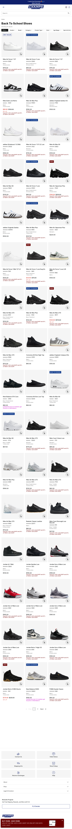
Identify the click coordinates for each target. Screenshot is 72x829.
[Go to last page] (46, 709)
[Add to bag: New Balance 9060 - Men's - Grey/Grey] (44, 684)
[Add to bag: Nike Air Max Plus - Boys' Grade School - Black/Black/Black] (44, 222)
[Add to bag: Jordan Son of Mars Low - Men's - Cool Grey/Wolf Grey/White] (67, 600)
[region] (36, 2)
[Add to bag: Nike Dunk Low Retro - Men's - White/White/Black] (20, 95)
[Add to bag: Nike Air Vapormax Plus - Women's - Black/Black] (67, 222)
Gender (12, 30)
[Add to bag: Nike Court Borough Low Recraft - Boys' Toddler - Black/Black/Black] (67, 516)
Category (28, 30)
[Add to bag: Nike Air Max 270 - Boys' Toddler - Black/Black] (67, 474)
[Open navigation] (3, 7)
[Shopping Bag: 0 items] (69, 7)
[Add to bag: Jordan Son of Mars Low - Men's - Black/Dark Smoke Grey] (20, 642)
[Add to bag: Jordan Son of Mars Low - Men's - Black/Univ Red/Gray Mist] (67, 642)
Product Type (38, 30)
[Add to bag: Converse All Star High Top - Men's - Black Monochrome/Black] (44, 349)
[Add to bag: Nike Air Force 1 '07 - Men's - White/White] (20, 54)
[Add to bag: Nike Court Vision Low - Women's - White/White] (67, 433)
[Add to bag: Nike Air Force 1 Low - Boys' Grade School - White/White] (44, 54)
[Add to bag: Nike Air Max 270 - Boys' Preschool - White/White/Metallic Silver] (20, 516)
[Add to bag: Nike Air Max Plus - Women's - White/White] (20, 474)
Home (2, 19)
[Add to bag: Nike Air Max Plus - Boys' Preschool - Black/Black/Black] (44, 307)
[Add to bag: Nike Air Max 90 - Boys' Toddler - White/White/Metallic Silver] (20, 433)
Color (47, 30)
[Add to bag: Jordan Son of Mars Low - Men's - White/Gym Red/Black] (44, 600)
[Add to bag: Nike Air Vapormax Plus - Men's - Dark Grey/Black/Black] (67, 180)
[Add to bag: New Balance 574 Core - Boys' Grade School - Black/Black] (20, 391)
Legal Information (9, 791)
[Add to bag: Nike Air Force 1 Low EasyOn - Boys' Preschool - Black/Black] (44, 264)
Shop (5, 786)
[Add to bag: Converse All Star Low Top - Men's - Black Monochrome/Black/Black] (44, 391)
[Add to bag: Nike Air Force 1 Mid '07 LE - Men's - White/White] (20, 264)
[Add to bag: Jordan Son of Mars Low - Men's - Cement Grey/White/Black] (67, 559)
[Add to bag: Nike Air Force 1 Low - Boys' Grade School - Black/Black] (44, 180)
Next (42, 709)
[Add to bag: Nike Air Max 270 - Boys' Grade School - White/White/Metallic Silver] (44, 474)
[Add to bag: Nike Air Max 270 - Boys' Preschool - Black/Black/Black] (20, 349)
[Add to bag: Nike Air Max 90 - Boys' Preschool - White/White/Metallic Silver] (67, 391)
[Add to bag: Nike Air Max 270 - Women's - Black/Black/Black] (44, 433)
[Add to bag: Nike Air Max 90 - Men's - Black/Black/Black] (20, 180)
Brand (19, 30)
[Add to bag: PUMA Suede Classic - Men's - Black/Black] (67, 684)
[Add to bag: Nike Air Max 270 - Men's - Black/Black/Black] (67, 307)
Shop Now (52, 823)
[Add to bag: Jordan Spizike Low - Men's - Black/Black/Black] (44, 559)
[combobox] (36, 13)
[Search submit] (69, 13)
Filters (4, 30)
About (5, 782)
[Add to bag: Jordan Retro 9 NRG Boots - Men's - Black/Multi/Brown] (20, 684)
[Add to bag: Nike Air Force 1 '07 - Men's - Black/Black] (67, 54)
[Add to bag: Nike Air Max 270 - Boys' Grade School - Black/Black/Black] (20, 307)
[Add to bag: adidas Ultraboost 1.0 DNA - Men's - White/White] (20, 139)
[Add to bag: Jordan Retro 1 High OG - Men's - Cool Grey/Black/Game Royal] (44, 642)
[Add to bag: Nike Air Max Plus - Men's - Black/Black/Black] (44, 95)
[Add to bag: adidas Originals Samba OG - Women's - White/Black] (67, 95)
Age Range (56, 30)
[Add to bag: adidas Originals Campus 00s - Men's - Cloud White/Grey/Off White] (67, 349)
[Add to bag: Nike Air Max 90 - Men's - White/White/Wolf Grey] (67, 139)
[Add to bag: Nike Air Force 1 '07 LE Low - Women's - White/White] (44, 139)
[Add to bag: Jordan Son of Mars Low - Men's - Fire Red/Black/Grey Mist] (20, 600)
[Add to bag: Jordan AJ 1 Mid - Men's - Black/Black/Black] (20, 559)
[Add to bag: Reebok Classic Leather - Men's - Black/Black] (44, 516)
